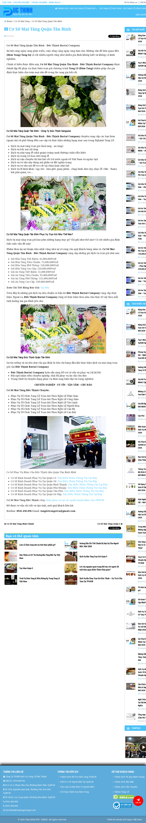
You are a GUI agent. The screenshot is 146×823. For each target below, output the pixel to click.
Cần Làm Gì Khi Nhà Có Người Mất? (77, 786)
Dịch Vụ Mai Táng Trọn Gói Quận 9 (93, 556)
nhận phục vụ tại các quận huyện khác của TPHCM (74, 500)
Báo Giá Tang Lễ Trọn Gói (82, 8)
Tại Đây (45, 287)
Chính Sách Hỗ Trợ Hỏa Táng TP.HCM (78, 776)
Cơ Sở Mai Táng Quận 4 (109, 523)
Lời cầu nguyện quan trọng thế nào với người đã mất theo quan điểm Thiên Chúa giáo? (99, 568)
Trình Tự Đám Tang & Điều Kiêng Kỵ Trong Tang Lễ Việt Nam (39, 580)
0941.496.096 (11, 801)
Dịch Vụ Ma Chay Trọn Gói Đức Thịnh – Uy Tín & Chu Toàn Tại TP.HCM (101, 580)
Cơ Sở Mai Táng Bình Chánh (20, 523)
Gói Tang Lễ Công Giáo (134, 8)
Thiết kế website (114, 819)
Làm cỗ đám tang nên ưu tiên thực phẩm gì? (37, 544)
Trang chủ (62, 8)
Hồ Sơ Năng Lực (130, 2)
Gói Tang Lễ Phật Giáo (110, 8)
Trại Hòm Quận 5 (26, 568)
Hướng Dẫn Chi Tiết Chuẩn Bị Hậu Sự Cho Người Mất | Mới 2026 (99, 545)
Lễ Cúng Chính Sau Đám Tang (74, 791)
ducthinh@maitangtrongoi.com (21, 810)
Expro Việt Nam (134, 819)
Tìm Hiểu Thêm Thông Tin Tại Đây (77, 478)
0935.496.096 (11, 805)
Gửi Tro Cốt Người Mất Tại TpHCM (76, 781)
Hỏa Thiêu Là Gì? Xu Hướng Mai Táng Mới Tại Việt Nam (39, 556)
